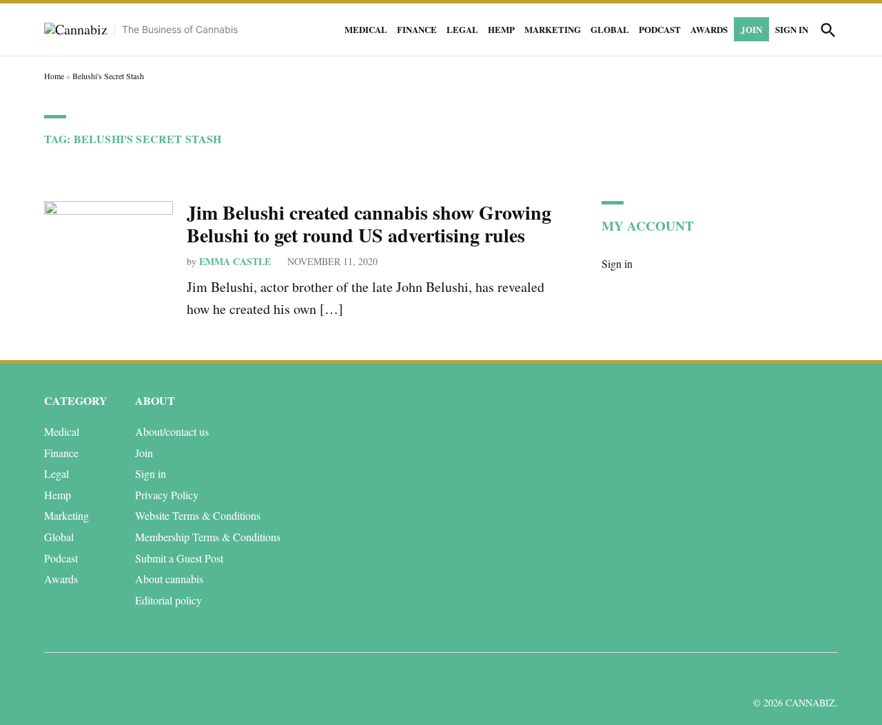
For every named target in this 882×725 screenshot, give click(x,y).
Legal (462, 29)
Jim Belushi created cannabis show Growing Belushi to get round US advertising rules (369, 224)
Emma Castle (235, 261)
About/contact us (172, 431)
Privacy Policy (166, 494)
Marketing (552, 29)
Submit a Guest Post (179, 558)
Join (751, 29)
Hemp (501, 29)
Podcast (660, 29)
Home (54, 75)
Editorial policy (168, 600)
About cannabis (169, 578)
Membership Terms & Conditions (207, 536)
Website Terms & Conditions (197, 515)
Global (610, 29)
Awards (709, 29)
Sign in (791, 29)
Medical (366, 29)
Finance (417, 29)
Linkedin (746, 675)
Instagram (777, 675)
